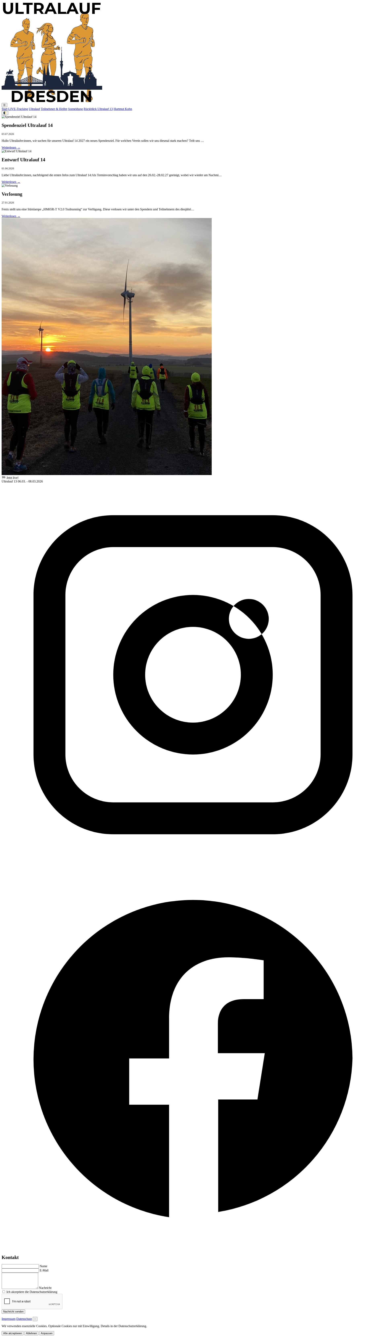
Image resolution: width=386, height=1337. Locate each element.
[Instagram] (193, 865)
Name (43, 1266)
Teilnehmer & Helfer (54, 109)
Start (4, 109)
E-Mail (44, 1270)
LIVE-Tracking (18, 109)
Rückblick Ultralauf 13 (98, 109)
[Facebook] (193, 1249)
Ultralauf (34, 109)
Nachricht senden (13, 1311)
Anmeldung (75, 109)
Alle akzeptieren (12, 1333)
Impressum (8, 1319)
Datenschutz (24, 1319)
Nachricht (45, 1288)
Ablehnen (31, 1333)
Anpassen (46, 1333)
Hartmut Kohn (123, 109)
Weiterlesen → (11, 147)
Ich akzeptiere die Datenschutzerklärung (31, 1292)
